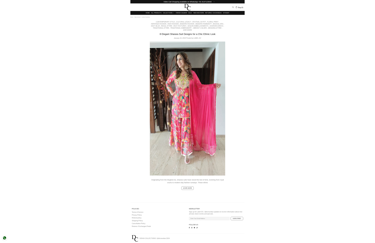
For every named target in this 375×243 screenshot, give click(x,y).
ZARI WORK (187, 30)
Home (131, 17)
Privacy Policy (137, 215)
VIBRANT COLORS (200, 28)
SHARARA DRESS (216, 26)
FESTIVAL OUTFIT (199, 22)
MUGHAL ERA (218, 24)
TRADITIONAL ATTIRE (161, 28)
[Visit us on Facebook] (189, 228)
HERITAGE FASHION (158, 24)
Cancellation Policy (138, 223)
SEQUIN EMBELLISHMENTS (198, 26)
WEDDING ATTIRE (214, 28)
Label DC (187, 7)
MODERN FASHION (187, 24)
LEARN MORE (187, 188)
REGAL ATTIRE (166, 26)
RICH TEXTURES (179, 26)
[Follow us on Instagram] (192, 228)
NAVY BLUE (155, 26)
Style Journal (137, 17)
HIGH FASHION (173, 24)
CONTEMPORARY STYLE (165, 22)
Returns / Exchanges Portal (141, 226)
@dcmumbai (161, 238)
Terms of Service (137, 212)
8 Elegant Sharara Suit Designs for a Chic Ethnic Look (187, 34)
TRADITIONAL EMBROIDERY (181, 28)
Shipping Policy (137, 220)
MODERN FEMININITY (203, 24)
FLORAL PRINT (212, 22)
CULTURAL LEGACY (183, 22)
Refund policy (136, 218)
